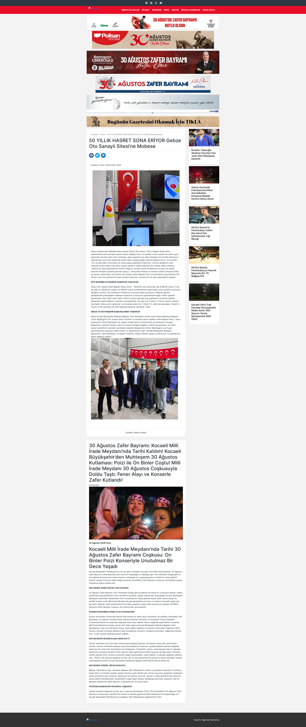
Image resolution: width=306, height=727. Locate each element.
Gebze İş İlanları (130, 10)
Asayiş (175, 10)
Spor (166, 10)
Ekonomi (156, 10)
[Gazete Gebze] (94, 10)
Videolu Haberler (190, 10)
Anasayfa (94, 134)
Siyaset (146, 10)
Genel (102, 134)
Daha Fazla (209, 10)
